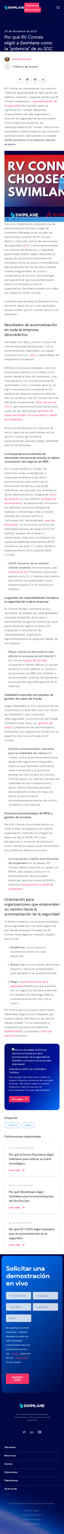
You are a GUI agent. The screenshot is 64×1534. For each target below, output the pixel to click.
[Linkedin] (43, 79)
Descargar (17, 1099)
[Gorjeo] (27, 79)
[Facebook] (35, 79)
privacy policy (21, 1358)
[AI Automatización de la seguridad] (14, 7)
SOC (26, 245)
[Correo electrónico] (20, 79)
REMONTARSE (13, 1031)
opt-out (15, 1353)
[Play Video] (7, 219)
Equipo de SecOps (35, 660)
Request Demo (17, 1379)
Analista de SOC (18, 572)
